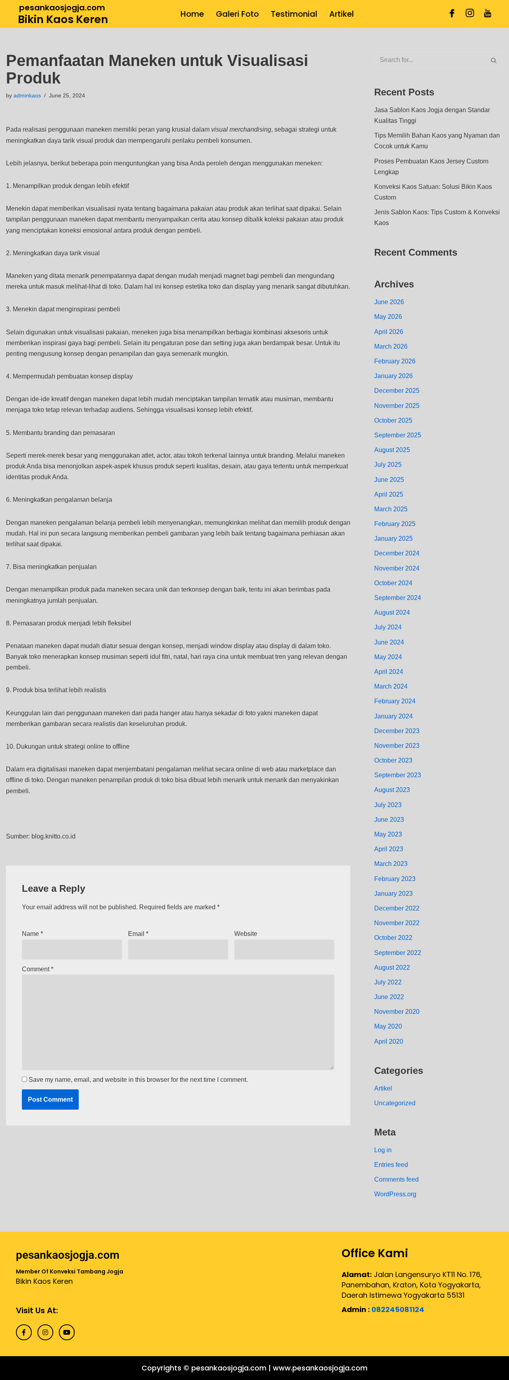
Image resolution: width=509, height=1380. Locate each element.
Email (138, 933)
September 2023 (397, 775)
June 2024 (389, 642)
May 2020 (388, 1026)
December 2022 (397, 908)
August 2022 (392, 967)
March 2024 (391, 686)
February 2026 (395, 361)
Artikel (341, 13)
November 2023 (397, 745)
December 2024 (397, 553)
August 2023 (392, 789)
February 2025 (395, 523)
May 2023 (388, 834)
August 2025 (392, 449)
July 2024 (388, 627)
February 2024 (395, 701)
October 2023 (393, 760)
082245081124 (397, 1309)
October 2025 (393, 420)
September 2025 (397, 435)
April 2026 (388, 331)
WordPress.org (395, 1194)
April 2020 (388, 1041)
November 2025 (397, 405)
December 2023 (397, 731)
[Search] (494, 60)
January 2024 (393, 716)
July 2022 (388, 982)
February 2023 (395, 878)
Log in (383, 1150)
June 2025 (389, 479)
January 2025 (393, 538)
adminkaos (27, 95)
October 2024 (393, 583)
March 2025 (391, 509)
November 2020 (397, 1011)
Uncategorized (395, 1103)
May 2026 (388, 316)
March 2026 (391, 346)
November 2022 (397, 923)
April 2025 (388, 494)
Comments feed (396, 1179)
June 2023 (389, 819)
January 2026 (393, 376)
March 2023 (391, 863)
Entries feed (391, 1164)
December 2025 (397, 390)
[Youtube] (488, 14)
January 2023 (393, 893)
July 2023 (388, 805)
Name (32, 933)
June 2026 (389, 302)
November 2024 (397, 568)
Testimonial (294, 13)
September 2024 (397, 597)
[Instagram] (470, 14)
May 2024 (388, 657)
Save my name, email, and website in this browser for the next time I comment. (138, 1079)
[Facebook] (452, 14)
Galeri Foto (237, 13)
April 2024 (388, 671)
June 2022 (389, 997)
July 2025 (388, 464)
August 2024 (392, 612)
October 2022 (393, 937)
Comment (37, 969)
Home (192, 13)
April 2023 (388, 849)
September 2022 (397, 952)
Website (245, 933)
